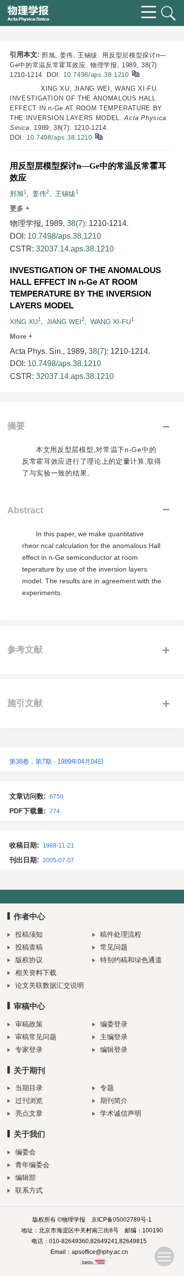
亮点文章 (29, 1113)
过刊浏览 (29, 1100)
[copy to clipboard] (98, 136)
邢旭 (17, 194)
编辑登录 (114, 1049)
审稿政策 (29, 1024)
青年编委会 (32, 1165)
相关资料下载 (35, 972)
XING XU (24, 321)
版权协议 (29, 960)
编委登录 (114, 1024)
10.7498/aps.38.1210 (96, 74)
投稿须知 (29, 934)
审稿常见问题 (35, 1037)
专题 (107, 1088)
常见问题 (114, 947)
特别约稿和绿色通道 (131, 960)
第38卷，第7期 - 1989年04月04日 (56, 761)
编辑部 (25, 1177)
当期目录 (29, 1088)
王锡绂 (65, 194)
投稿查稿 (29, 947)
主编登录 (114, 1037)
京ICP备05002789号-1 (121, 1219)
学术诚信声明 (120, 1113)
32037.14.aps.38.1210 (75, 249)
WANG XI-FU (110, 321)
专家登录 (29, 1049)
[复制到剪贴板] (135, 73)
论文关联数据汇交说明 (49, 985)
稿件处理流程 (120, 934)
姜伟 (39, 194)
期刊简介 (114, 1100)
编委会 (25, 1152)
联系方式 (29, 1190)
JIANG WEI (64, 321)
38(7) (76, 223)
